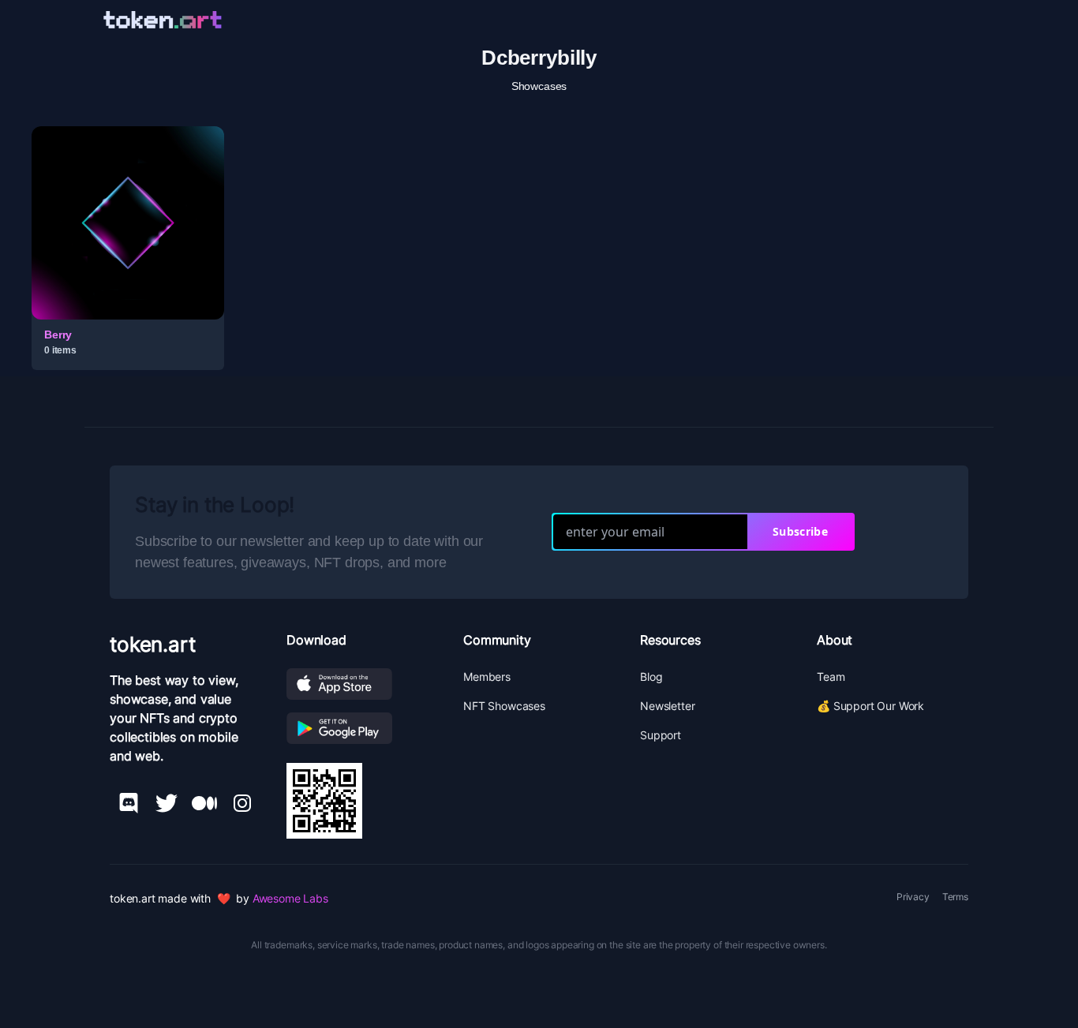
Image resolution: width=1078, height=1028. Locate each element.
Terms (955, 897)
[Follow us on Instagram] (242, 803)
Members (487, 676)
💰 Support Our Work (870, 705)
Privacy (913, 897)
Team (830, 676)
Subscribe (800, 531)
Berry (58, 334)
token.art (153, 644)
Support (660, 735)
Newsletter (667, 705)
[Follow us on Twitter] (166, 803)
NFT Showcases (504, 705)
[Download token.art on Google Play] (362, 728)
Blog (651, 676)
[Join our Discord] (129, 803)
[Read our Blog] (204, 803)
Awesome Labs (290, 898)
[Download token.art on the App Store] (362, 684)
